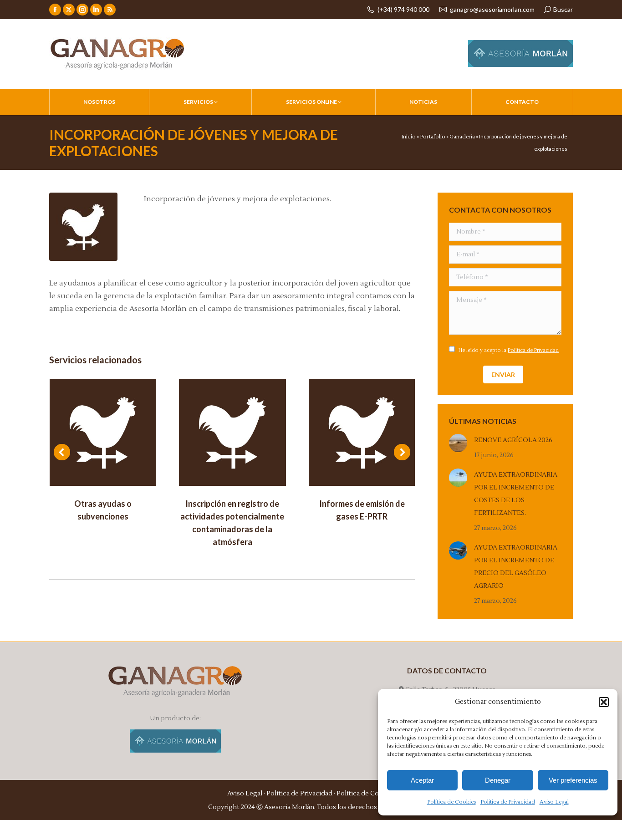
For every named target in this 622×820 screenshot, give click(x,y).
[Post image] (103, 432)
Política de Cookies (451, 802)
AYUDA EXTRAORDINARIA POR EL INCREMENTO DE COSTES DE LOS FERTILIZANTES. (515, 494)
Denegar (497, 780)
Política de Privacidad (507, 802)
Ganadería (462, 136)
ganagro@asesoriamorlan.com (492, 9)
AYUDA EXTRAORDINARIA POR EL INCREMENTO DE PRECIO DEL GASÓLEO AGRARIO (515, 567)
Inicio (408, 136)
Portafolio (432, 136)
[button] (603, 702)
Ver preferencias (573, 780)
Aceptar (422, 780)
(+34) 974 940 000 (403, 9)
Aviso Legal (554, 802)
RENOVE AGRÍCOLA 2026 (513, 440)
